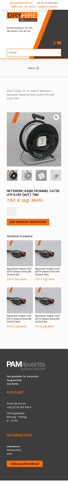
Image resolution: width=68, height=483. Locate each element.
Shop (18, 91)
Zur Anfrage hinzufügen (28, 222)
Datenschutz (14, 450)
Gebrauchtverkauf (47, 6)
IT (24, 91)
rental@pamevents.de (21, 3)
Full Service (30, 6)
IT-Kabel (32, 91)
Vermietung (16, 6)
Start (9, 91)
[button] (56, 117)
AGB (9, 453)
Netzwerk (45, 91)
